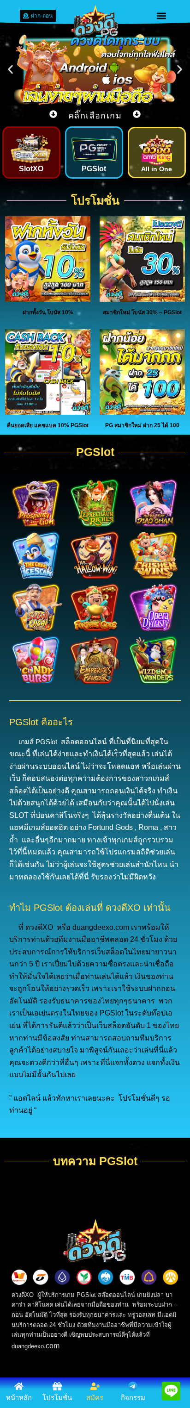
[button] (161, 15)
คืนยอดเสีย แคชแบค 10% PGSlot (48, 425)
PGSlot (94, 169)
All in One (156, 169)
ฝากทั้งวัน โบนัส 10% (48, 312)
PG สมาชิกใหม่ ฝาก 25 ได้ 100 (142, 425)
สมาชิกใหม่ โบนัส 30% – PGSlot (142, 312)
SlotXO (31, 169)
